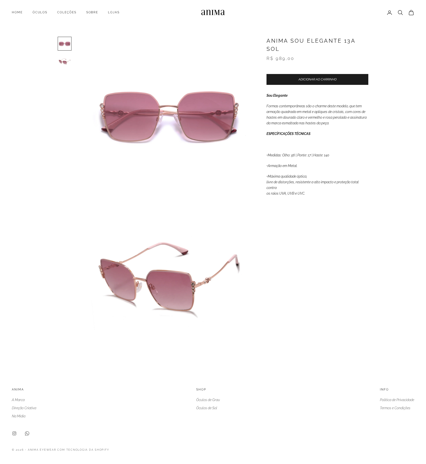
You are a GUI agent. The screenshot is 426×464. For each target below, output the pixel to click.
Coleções (66, 12)
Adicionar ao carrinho (318, 79)
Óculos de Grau (208, 400)
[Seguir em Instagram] (14, 433)
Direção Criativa (24, 408)
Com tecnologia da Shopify (83, 449)
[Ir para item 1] (64, 44)
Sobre (92, 12)
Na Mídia (18, 416)
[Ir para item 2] (64, 61)
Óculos (40, 12)
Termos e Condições (395, 408)
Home (17, 12)
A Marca (18, 400)
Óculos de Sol (206, 408)
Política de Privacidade (397, 400)
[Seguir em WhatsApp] (27, 433)
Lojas (114, 12)
